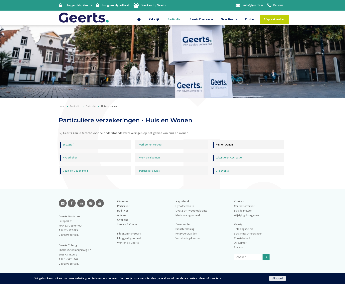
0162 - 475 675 (69, 230)
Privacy (238, 247)
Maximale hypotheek (188, 215)
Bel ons (278, 5)
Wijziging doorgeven (246, 215)
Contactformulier (244, 206)
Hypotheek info (184, 206)
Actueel (122, 215)
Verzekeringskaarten (187, 238)
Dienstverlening (184, 229)
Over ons (122, 219)
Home (62, 106)
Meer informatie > (209, 278)
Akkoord (277, 278)
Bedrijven (123, 210)
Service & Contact (128, 224)
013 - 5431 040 (69, 259)
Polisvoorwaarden (186, 233)
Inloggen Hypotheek (116, 5)
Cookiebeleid (242, 238)
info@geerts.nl (253, 5)
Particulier (75, 106)
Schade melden (243, 210)
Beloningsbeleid (243, 229)
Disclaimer (240, 242)
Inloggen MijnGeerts (78, 5)
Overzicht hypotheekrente (191, 210)
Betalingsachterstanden (248, 233)
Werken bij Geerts (154, 5)
